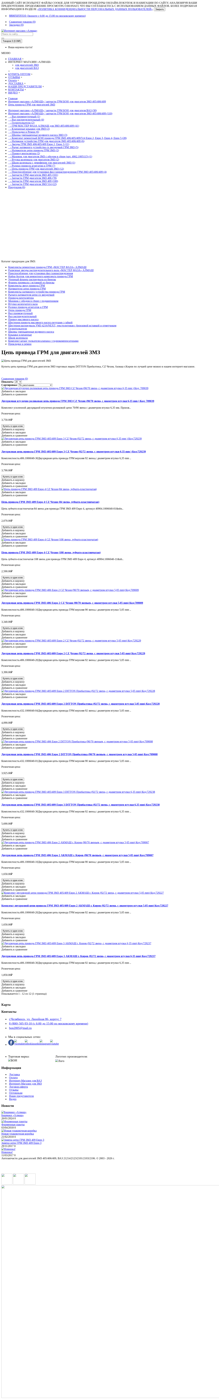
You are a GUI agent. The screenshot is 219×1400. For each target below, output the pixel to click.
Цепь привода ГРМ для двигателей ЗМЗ (31, 104)
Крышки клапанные (20, 334)
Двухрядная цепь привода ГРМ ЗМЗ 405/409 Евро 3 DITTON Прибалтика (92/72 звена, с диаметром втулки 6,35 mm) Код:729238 (80, 804)
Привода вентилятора (21, 297)
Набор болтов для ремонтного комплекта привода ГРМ (40, 276)
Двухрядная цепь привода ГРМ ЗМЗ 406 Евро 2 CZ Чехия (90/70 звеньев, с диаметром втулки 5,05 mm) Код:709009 (72, 602)
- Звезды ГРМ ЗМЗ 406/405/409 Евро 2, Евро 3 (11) (38, 144)
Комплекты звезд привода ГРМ (26, 285)
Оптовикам (15, 1092)
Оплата (13, 1077)
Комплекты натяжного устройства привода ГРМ (36, 291)
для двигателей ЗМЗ (27, 65)
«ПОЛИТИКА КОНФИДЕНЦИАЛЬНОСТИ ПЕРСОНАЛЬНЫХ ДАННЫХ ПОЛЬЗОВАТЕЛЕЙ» (95, 9)
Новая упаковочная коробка (17, 1133)
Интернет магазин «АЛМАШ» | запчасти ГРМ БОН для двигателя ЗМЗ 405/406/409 (57, 101)
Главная (12, 98)
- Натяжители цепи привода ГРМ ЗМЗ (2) (33, 150)
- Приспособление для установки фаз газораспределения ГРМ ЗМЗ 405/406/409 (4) (57, 171)
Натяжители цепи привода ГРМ (27, 288)
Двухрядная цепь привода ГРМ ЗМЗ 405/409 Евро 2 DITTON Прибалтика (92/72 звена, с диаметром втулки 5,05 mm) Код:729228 (80, 703)
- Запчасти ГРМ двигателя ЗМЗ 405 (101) (33, 174)
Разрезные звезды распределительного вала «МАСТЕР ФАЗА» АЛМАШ (51, 270)
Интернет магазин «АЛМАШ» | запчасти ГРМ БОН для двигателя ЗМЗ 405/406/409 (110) (60, 113)
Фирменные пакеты (13, 1124)
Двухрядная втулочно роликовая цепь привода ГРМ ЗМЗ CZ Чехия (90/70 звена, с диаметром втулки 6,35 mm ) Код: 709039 (77, 401)
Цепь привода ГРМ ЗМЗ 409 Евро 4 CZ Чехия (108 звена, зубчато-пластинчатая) (51, 552)
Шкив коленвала (18, 337)
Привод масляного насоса (23, 319)
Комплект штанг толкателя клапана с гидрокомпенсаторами (43, 340)
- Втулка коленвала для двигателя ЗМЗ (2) (33, 159)
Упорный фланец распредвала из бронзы (32, 279)
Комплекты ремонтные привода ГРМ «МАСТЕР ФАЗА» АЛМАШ (47, 267)
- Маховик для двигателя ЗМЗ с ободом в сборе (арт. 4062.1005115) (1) (50, 156)
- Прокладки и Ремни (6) (23, 131)
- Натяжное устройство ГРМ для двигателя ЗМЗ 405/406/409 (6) (46, 141)
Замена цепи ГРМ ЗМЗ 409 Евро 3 (21, 1142)
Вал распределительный (22, 316)
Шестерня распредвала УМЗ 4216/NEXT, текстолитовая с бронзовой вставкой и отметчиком (62, 325)
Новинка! (7, 1152)
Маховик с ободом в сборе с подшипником (33, 300)
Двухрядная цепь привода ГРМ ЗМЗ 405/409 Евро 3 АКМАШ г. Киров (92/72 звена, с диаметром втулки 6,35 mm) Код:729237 (78, 956)
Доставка (14, 1074)
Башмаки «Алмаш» (12, 1115)
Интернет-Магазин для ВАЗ (25, 1080)
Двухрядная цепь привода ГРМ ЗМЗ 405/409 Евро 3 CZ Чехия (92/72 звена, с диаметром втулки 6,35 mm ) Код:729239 (73, 451)
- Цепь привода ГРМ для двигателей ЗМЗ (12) (36, 168)
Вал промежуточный (20, 313)
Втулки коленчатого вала (23, 304)
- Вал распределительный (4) (26, 119)
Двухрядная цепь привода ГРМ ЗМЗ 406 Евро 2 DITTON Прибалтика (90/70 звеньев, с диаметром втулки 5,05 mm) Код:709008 (79, 754)
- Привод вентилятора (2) (24, 153)
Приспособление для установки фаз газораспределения (40, 273)
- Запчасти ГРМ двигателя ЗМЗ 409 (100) (33, 181)
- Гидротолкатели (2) (21, 122)
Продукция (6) (16, 187)
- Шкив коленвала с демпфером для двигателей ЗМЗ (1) (41, 162)
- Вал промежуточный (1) (24, 116)
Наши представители (21, 1096)
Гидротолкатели (17, 328)
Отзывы (13, 1089)
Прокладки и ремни (19, 344)
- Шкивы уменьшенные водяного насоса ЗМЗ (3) (37, 135)
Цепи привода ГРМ (19, 310)
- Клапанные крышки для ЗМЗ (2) (29, 128)
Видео (12, 1099)
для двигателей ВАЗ (27, 68)
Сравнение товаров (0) (14, 378)
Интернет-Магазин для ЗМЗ (25, 1083)
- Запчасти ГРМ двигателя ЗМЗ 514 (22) (32, 184)
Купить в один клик (13, 426)
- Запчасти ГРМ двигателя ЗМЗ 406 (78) (32, 178)
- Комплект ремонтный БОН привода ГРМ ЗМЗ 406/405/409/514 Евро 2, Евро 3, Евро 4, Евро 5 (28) (67, 138)
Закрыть (159, 9)
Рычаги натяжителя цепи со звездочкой (31, 294)
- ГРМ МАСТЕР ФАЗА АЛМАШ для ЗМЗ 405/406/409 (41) (43, 125)
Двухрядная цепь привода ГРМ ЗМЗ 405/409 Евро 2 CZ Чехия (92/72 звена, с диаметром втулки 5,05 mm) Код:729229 (73, 653)
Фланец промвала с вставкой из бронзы (31, 282)
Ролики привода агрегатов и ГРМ (28, 307)
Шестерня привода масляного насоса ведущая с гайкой (40, 322)
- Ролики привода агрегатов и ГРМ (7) (31, 165)
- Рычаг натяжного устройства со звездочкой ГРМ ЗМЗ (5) (43, 147)
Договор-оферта (18, 1086)
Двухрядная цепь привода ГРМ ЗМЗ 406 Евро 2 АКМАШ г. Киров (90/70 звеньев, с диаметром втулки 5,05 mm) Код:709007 (77, 855)
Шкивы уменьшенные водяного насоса (31, 331)
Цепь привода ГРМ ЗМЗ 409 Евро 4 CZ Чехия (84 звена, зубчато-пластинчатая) (50, 501)
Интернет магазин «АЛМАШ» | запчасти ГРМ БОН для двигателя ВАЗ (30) (52, 110)
